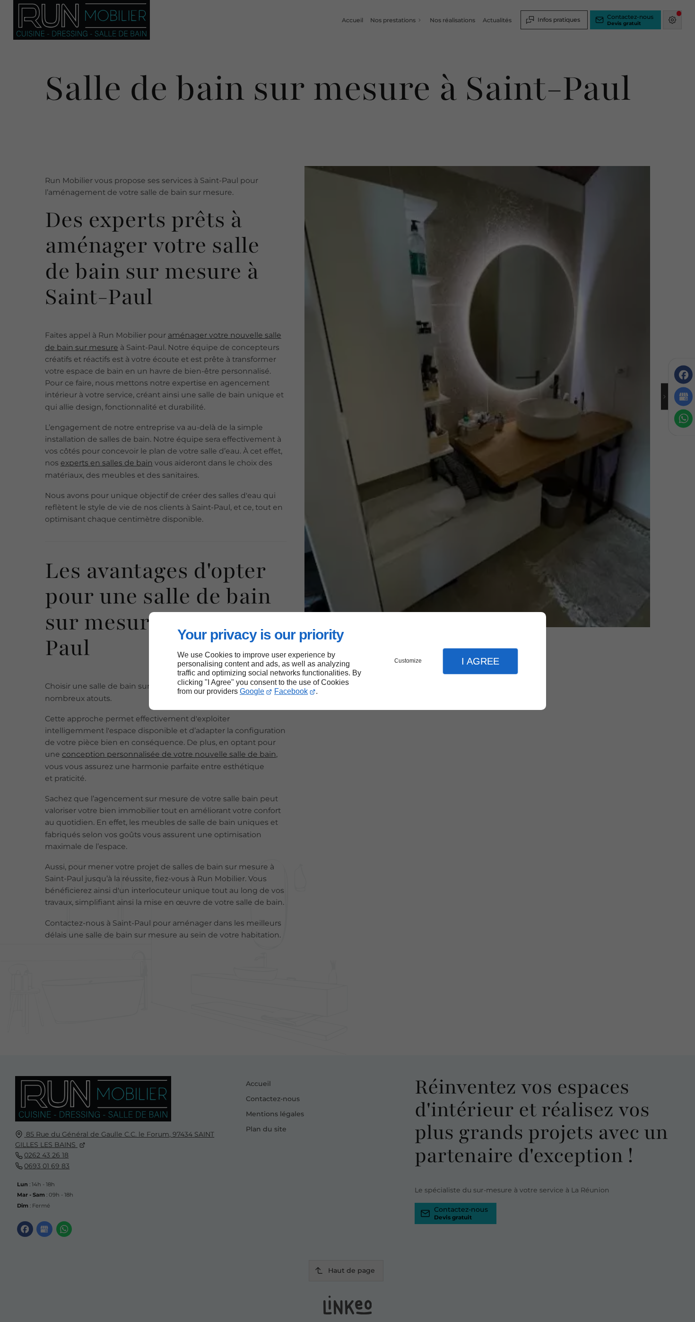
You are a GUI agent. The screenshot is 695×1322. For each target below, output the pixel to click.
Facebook (291, 691)
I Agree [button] (480, 661)
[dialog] (347, 661)
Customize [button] (408, 660)
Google (252, 691)
